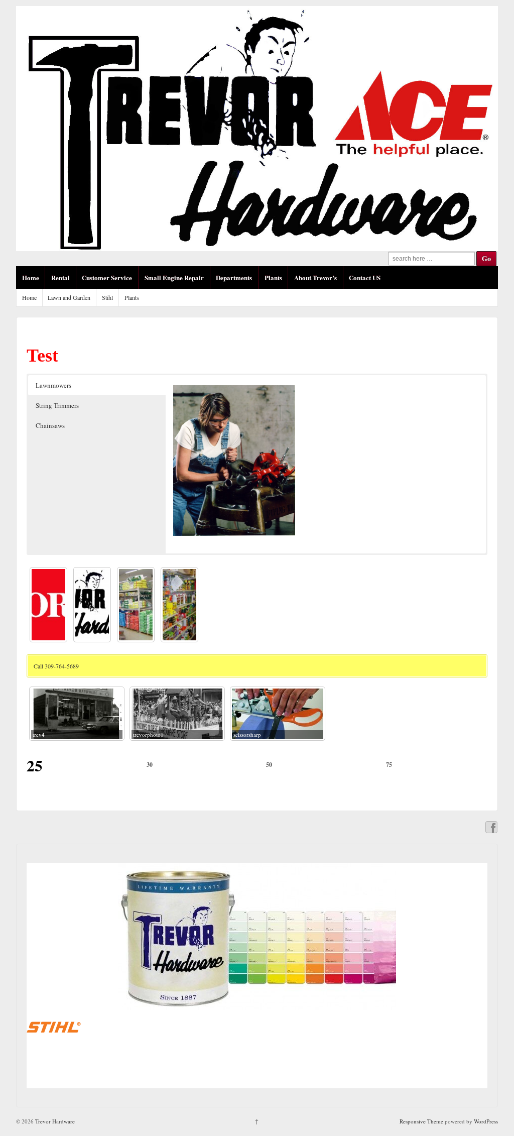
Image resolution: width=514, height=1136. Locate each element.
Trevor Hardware (54, 1121)
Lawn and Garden (69, 297)
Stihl (107, 297)
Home (30, 277)
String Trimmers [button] (57, 405)
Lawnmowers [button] (53, 385)
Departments (234, 277)
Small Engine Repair (174, 277)
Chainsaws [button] (50, 425)
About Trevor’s (315, 277)
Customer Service (107, 277)
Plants (273, 277)
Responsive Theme (421, 1121)
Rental (60, 277)
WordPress (486, 1121)
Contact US (364, 277)
